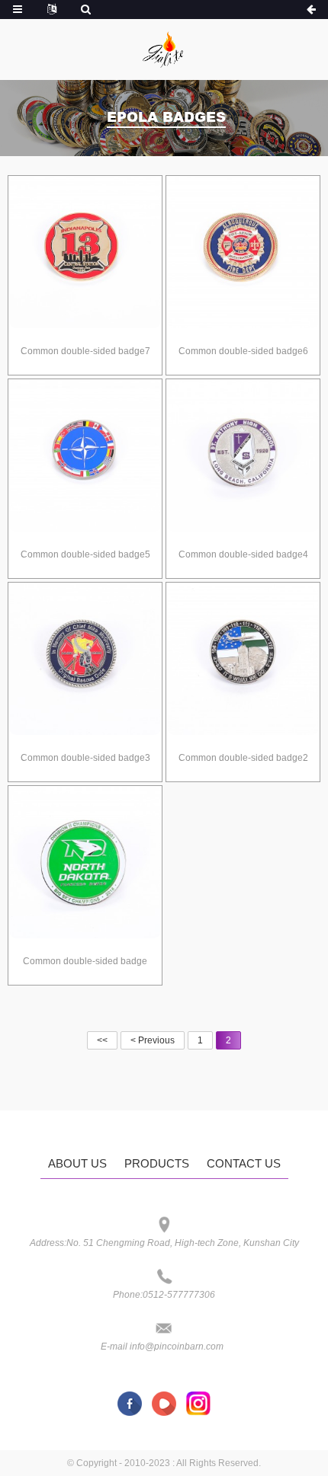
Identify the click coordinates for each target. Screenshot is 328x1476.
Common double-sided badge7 (85, 351)
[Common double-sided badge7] (85, 252)
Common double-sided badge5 (85, 554)
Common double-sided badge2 (243, 757)
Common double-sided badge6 (243, 351)
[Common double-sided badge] (85, 862)
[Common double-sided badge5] (85, 456)
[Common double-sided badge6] (243, 252)
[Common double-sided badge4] (243, 456)
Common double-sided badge (85, 961)
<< (102, 1040)
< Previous (152, 1040)
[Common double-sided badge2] (243, 659)
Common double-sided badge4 (243, 554)
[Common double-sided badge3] (85, 659)
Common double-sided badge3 (85, 757)
